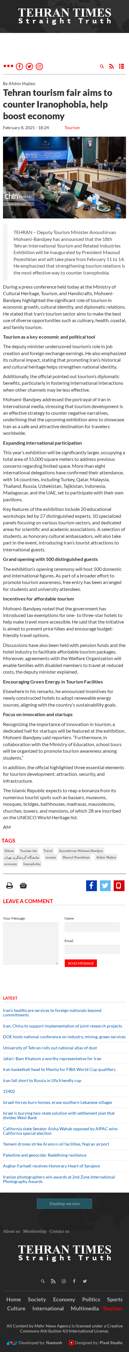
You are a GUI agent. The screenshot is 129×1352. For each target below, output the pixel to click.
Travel (48, 850)
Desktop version (65, 1203)
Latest (10, 998)
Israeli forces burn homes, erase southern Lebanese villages (57, 1102)
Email (68, 940)
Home (13, 1299)
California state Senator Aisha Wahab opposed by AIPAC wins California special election (60, 1131)
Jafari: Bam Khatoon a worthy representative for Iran (52, 1058)
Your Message (14, 918)
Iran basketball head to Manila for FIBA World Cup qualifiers (59, 1069)
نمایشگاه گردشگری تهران (21, 857)
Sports (115, 1299)
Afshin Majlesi (106, 857)
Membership (34, 1231)
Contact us (59, 1231)
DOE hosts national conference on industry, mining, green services (64, 1036)
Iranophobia (31, 864)
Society (37, 1299)
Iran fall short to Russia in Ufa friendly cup (42, 1080)
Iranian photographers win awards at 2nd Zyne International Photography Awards (59, 1179)
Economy (64, 1299)
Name (69, 918)
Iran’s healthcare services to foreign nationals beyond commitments (52, 1012)
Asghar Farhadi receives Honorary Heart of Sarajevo (51, 1165)
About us (11, 1231)
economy (10, 864)
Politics (91, 1299)
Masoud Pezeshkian (76, 857)
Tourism (72, 127)
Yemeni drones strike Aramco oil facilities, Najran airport (56, 1143)
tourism (51, 857)
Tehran (9, 850)
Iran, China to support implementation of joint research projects (62, 1025)
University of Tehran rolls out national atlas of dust (50, 1047)
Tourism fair (28, 850)
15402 (9, 1091)
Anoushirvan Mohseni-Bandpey (81, 850)
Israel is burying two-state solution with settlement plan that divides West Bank (59, 1115)
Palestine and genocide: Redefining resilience (44, 1155)
